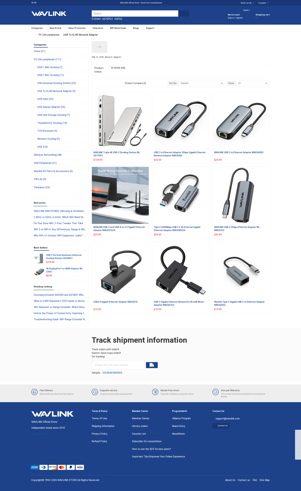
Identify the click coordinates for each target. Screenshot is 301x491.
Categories (37, 28)
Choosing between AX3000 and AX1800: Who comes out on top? (60, 294)
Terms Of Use (99, 418)
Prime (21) (39, 51)
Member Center (140, 418)
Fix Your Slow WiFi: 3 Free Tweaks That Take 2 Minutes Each (60, 223)
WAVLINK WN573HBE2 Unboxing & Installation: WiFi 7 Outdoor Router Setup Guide (60, 211)
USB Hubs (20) (45, 98)
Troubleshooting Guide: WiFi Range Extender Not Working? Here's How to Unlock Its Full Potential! (60, 319)
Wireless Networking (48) (48, 154)
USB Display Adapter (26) (51, 106)
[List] (99, 83)
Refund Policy (99, 441)
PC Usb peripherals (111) (47, 59)
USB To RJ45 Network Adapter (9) (56, 91)
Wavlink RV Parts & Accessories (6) (53, 171)
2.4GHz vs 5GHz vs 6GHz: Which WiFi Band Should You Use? (60, 217)
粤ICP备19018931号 (111, 480)
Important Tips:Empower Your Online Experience (158, 456)
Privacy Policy (99, 433)
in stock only (118, 67)
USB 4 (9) (42, 146)
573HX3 (96, 18)
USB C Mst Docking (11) (50, 75)
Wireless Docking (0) (48, 138)
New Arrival (55, 28)
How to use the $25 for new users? (151, 449)
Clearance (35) (42, 187)
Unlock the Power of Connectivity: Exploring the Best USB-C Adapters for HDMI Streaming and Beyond (60, 313)
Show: (231, 83)
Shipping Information (103, 426)
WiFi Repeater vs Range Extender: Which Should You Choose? (60, 307)
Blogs (136, 28)
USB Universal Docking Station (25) (56, 83)
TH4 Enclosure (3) (47, 130)
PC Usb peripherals (49, 34)
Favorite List (139, 433)
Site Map (265, 480)
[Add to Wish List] (146, 128)
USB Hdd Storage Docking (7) (53, 114)
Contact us (244, 480)
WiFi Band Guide (118, 28)
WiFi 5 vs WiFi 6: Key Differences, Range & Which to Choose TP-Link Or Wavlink (60, 229)
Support (150, 28)
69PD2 (118, 18)
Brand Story (178, 426)
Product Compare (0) (135, 83)
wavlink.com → (39, 433)
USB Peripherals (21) (45, 163)
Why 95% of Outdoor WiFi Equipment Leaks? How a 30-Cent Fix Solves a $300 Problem (60, 235)
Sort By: (173, 83)
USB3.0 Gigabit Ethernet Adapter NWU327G (115, 302)
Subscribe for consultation (146, 441)
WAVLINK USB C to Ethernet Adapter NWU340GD (238, 152)
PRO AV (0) (40, 179)
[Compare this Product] (146, 135)
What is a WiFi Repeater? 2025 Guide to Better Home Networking (60, 300)
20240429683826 (112, 372)
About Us (230, 480)
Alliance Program (181, 418)
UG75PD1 (107, 18)
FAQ (255, 480)
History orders (140, 426)
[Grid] (96, 83)
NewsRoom (178, 433)
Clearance (97, 28)
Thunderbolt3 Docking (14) (52, 122)
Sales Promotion (77, 28)
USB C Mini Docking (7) (49, 67)
